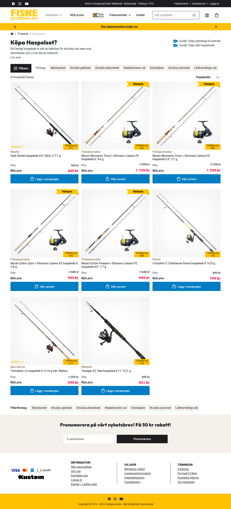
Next (216, 27)
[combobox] (171, 15)
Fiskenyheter (181, 3)
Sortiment (51, 15)
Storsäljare (157, 68)
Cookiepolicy (132, 482)
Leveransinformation (137, 473)
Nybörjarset (58, 68)
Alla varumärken (81, 467)
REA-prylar (77, 15)
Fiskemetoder (118, 15)
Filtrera (23, 68)
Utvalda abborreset (107, 68)
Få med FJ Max (187, 473)
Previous (15, 27)
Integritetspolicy (134, 477)
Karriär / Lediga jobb (84, 484)
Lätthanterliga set (205, 68)
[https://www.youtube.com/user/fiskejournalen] (27, 3)
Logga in (214, 3)
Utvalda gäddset (80, 68)
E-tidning (183, 469)
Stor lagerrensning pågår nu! (115, 26)
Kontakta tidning (188, 477)
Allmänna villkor (134, 469)
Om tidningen (186, 482)
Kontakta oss (79, 475)
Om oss (76, 471)
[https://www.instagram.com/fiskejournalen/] (19, 3)
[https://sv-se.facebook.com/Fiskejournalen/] (13, 3)
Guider (140, 15)
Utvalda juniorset (179, 68)
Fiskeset (23, 33)
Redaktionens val (134, 68)
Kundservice (199, 3)
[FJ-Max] (98, 15)
